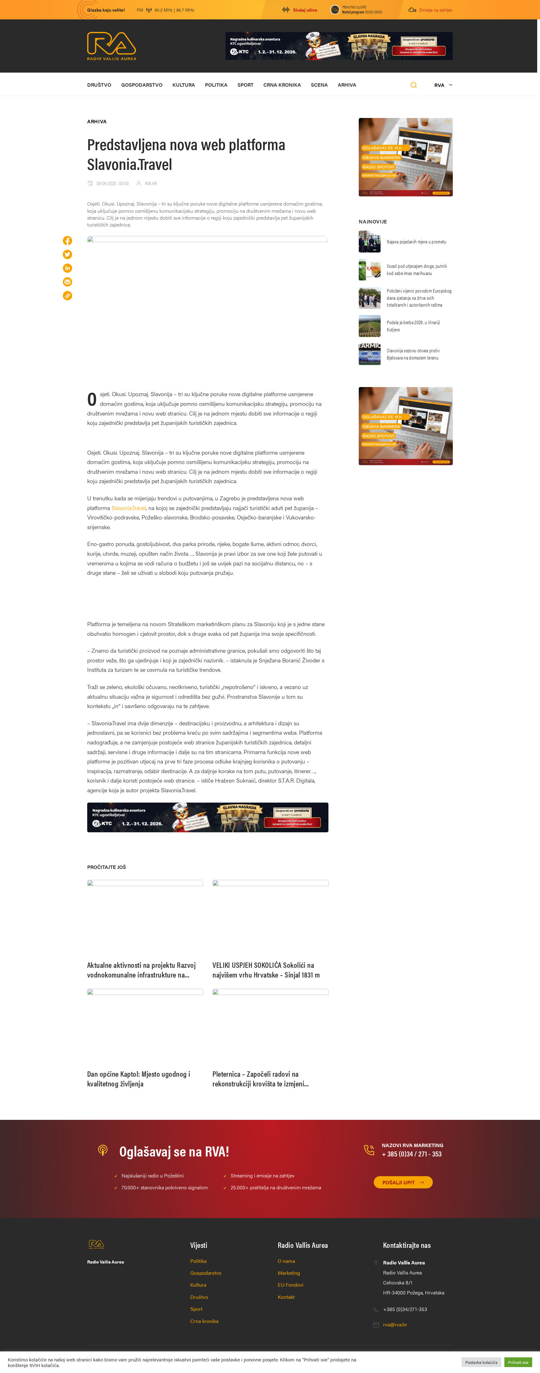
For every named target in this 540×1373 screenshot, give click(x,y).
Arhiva (347, 84)
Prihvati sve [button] (518, 1362)
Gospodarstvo (141, 84)
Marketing (289, 1272)
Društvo (99, 84)
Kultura (183, 84)
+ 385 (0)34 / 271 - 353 (412, 1153)
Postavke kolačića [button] (481, 1362)
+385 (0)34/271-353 (405, 1309)
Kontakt (286, 1296)
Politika (216, 84)
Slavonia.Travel (129, 508)
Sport (245, 84)
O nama (286, 1260)
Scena (319, 84)
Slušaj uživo (305, 10)
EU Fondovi (290, 1284)
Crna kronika (282, 84)
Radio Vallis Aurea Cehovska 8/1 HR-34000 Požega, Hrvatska (413, 1277)
